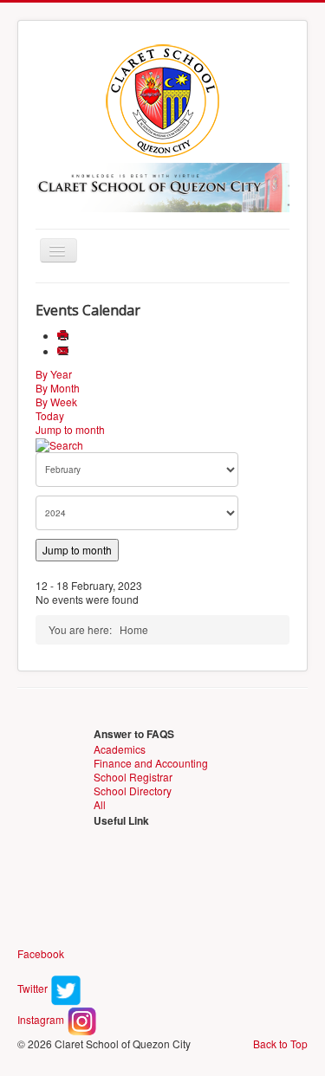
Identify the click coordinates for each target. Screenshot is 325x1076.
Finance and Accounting (151, 762)
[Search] (59, 443)
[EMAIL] (64, 351)
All (100, 804)
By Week (56, 401)
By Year (54, 373)
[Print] (64, 335)
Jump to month (70, 429)
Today (50, 415)
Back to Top (280, 1043)
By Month (58, 387)
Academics (120, 749)
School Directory (133, 790)
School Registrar (133, 776)
